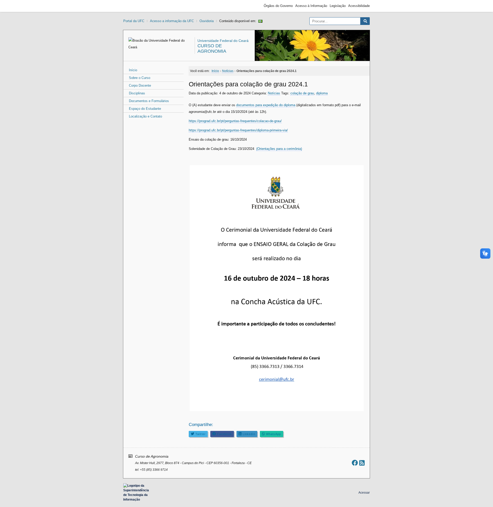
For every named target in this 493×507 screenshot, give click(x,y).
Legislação (338, 6)
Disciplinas (137, 93)
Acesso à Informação (311, 6)
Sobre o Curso (139, 78)
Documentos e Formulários (149, 101)
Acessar (364, 492)
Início (133, 70)
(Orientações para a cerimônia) (279, 149)
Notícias (274, 93)
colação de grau (302, 93)
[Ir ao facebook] (355, 462)
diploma (322, 93)
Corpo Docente (140, 85)
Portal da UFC (133, 21)
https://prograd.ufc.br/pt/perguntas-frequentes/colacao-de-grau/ (235, 121)
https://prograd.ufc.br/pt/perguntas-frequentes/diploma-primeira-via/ (238, 130)
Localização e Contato (145, 116)
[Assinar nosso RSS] (362, 462)
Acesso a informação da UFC (172, 21)
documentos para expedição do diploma (265, 105)
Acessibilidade (359, 6)
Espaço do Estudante (145, 109)
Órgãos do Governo (278, 6)
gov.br (132, 6)
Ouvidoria (207, 21)
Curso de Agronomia (211, 48)
